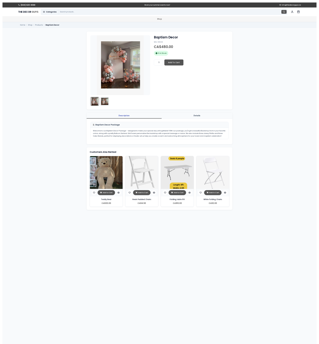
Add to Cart (108, 192)
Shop (159, 19)
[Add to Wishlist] (94, 192)
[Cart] (298, 11)
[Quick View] (118, 192)
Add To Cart (174, 62)
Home (22, 25)
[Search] (284, 12)
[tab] (124, 116)
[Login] (292, 11)
